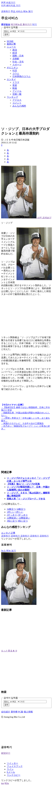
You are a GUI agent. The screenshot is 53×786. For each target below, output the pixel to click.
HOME (10, 41)
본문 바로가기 (8, 2)
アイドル (16, 91)
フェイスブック (15, 766)
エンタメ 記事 (8, 533)
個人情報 (28, 712)
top (2, 783)
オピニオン (12, 67)
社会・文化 (18, 61)
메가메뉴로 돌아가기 (21, 24)
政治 (14, 50)
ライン (10, 769)
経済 (14, 53)
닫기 (34, 24)
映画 (14, 88)
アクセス (16, 100)
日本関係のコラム (21, 76)
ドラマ (15, 82)
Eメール (11, 772)
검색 (6, 34)
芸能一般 (16, 94)
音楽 (14, 85)
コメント (16, 103)
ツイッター (12, 763)
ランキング (12, 97)
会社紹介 (5, 712)
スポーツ (16, 64)
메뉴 (7, 783)
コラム (15, 73)
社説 (14, 70)
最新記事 (11, 44)
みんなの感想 (19, 106)
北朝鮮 (15, 58)
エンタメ (11, 79)
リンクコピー (13, 775)
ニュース (11, 47)
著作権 (14, 712)
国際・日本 (18, 56)
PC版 (20, 712)
